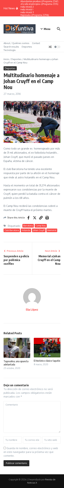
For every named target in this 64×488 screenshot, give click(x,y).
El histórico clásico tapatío (47, 360)
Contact (36, 43)
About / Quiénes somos (16, 43)
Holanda (26, 230)
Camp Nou (41, 225)
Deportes (27, 46)
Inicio (6, 59)
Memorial (51, 230)
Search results (11, 46)
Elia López (32, 309)
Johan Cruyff (39, 230)
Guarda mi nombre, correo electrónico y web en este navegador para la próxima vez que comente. (31, 452)
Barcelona (28, 225)
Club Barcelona (11, 230)
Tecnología (9, 50)
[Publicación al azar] (50, 46)
